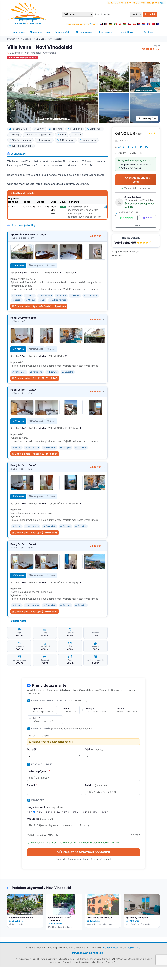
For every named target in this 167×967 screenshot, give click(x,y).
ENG (39, 812)
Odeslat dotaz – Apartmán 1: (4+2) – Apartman (40, 306)
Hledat (151, 14)
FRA (76, 812)
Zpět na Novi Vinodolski (127, 252)
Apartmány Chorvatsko (85, 962)
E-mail (32, 785)
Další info (148, 32)
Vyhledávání (62, 32)
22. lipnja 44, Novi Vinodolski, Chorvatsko (33, 52)
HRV (95, 812)
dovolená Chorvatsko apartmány (42, 959)
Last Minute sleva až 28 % (24, 57)
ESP (67, 812)
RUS (85, 812)
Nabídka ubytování (40, 32)
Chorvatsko (18, 32)
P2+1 (133, 146)
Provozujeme (21, 959)
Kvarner (11, 39)
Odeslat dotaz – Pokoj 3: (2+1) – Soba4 (36, 453)
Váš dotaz (40, 818)
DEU (49, 812)
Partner (66, 962)
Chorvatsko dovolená (68, 959)
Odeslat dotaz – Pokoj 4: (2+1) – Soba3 (36, 532)
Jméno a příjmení (38, 771)
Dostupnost (37, 265)
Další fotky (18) (148, 118)
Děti (94, 749)
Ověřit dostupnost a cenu (137, 179)
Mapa (137, 225)
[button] (136, 241)
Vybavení (19, 265)
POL (104, 812)
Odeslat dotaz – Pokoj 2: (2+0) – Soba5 (36, 378)
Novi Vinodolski (25, 39)
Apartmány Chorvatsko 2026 (104, 959)
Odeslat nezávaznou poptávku (85, 852)
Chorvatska (84, 959)
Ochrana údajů (110, 947)
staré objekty (55, 962)
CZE (30, 812)
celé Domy (127, 32)
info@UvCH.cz (133, 947)
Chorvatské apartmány (107, 962)
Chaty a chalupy (144, 959)
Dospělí (32, 749)
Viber (149, 217)
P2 (127, 146)
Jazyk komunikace (45, 807)
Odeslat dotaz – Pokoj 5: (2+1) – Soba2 (36, 611)
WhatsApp (127, 217)
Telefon (96, 785)
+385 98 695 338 (128, 212)
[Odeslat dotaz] (105, 207)
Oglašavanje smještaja (89, 952)
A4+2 (121, 146)
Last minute (105, 32)
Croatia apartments (127, 959)
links (72, 962)
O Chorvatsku (84, 32)
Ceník (52, 265)
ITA (58, 812)
